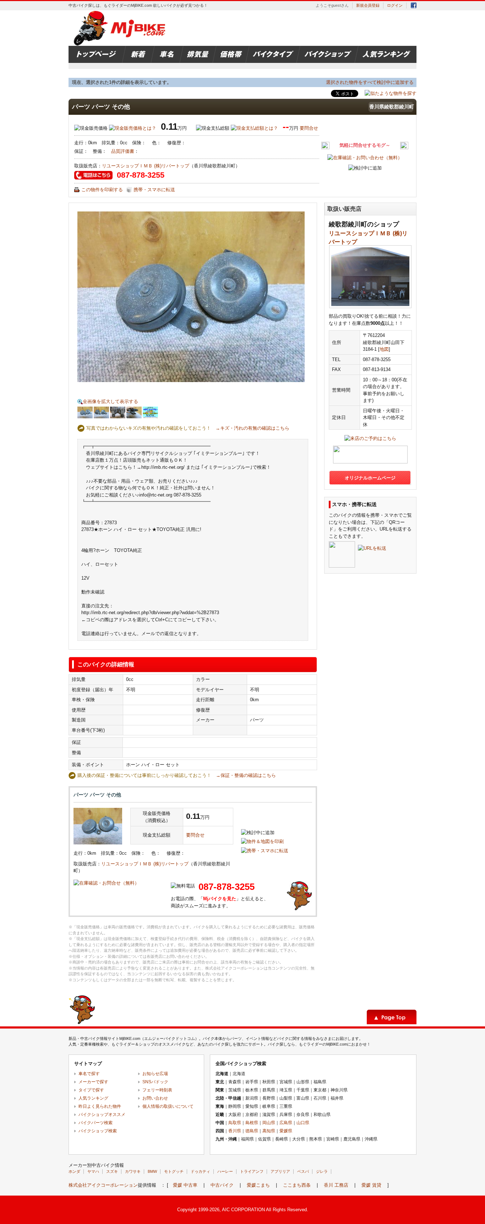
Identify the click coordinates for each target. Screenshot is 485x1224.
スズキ (112, 1171)
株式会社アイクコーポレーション (103, 1185)
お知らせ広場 (155, 1073)
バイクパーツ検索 (95, 1122)
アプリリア (280, 1171)
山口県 (302, 1122)
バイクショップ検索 (97, 1130)
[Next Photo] (250, 296)
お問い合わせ (155, 1098)
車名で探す (89, 1073)
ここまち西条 (297, 1185)
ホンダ (74, 1171)
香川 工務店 (336, 1185)
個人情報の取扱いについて (168, 1106)
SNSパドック (155, 1081)
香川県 (234, 1130)
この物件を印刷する (102, 189)
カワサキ (133, 1171)
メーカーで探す (93, 1081)
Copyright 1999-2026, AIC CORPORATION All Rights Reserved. (242, 1209)
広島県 (285, 1122)
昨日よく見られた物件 (99, 1106)
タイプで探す (91, 1090)
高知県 (268, 1130)
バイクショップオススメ (101, 1114)
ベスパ (303, 1171)
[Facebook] (413, 6)
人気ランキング (93, 1098)
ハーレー (225, 1171)
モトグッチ (174, 1171)
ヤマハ (93, 1171)
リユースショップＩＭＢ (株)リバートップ (145, 165)
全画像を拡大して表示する (110, 401)
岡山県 (268, 1122)
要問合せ (309, 128)
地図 (384, 349)
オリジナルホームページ (370, 478)
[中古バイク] (121, 28)
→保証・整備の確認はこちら (246, 775)
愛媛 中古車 (185, 1185)
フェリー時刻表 (157, 1090)
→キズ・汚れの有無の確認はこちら (252, 428)
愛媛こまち (258, 1185)
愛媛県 (285, 1130)
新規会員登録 (368, 5)
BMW (152, 1171)
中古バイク (222, 1185)
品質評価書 (122, 151)
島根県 (251, 1122)
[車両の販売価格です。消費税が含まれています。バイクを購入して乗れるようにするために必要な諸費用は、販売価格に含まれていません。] (132, 128)
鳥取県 (234, 1122)
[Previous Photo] (131, 296)
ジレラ (322, 1171)
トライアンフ (251, 1171)
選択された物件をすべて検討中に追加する (370, 82)
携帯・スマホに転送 (154, 189)
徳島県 (251, 1130)
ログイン (395, 5)
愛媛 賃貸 (371, 1185)
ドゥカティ (200, 1171)
